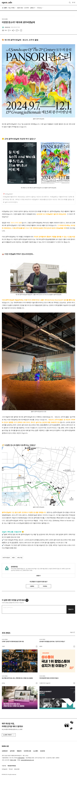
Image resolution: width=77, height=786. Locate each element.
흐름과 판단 (20, 8)
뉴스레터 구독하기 (7, 735)
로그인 (73, 2)
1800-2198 (13, 760)
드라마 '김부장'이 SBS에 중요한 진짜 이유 (13, 641)
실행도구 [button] (32, 8)
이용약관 (4, 765)
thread (11, 769)
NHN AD (5, 746)
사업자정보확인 (21, 757)
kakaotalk (16, 769)
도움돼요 (32, 586)
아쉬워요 (45, 586)
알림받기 (38, 575)
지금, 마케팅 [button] (11, 8)
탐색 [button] (5, 8)
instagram (4, 769)
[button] (72, 632)
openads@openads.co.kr (27, 760)
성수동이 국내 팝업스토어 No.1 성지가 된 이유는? (52, 641)
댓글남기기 (70, 609)
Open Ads (7, 3)
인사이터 (26, 8)
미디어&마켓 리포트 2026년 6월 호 (48, 678)
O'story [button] (39, 8)
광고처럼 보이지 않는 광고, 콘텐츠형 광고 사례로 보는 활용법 (17, 678)
